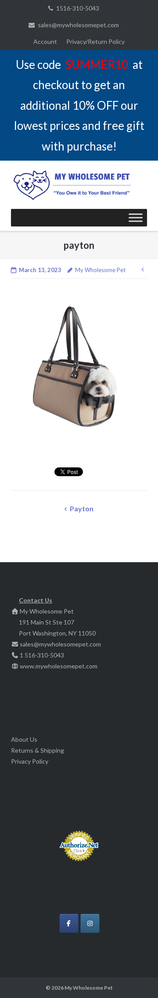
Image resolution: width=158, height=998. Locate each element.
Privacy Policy (29, 761)
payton (81, 508)
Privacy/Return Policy (95, 41)
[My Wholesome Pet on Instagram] (90, 923)
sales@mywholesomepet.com (78, 25)
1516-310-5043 (77, 8)
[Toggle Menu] (136, 218)
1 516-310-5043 (42, 655)
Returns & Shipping (37, 750)
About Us (24, 739)
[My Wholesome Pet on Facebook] (69, 923)
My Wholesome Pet (100, 269)
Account (45, 41)
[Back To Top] (136, 977)
